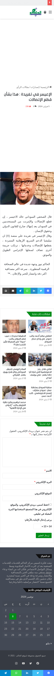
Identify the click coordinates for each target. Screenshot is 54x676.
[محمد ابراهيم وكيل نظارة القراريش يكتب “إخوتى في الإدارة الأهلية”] (14, 392)
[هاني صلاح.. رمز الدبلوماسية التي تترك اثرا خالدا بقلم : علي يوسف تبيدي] (40, 359)
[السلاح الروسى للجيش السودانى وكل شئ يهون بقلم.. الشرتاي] (14, 359)
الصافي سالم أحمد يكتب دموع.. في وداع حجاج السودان (40, 339)
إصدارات (35, 87)
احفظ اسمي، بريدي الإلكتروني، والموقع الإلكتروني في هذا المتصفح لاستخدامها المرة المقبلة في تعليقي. (30, 509)
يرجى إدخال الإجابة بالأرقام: (38, 520)
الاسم (48, 470)
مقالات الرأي (22, 87)
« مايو (49, 643)
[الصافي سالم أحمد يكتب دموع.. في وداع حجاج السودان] (40, 326)
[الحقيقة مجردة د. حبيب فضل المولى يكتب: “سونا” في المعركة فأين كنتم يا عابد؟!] (14, 326)
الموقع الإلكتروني (43, 493)
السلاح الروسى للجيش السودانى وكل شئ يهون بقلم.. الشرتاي (14, 372)
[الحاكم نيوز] (35, 12)
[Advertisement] (27, 49)
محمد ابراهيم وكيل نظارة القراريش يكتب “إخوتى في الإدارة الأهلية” (14, 405)
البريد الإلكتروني (43, 482)
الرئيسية (45, 87)
